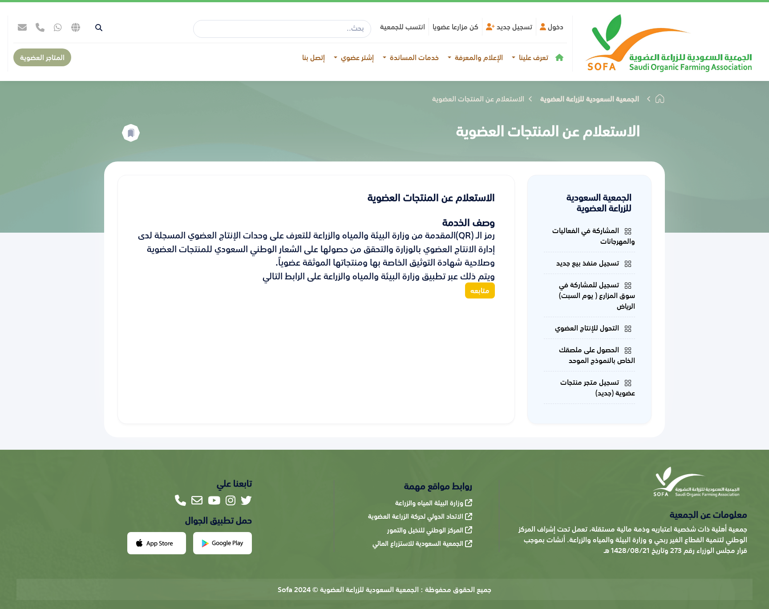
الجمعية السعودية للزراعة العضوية (589, 98)
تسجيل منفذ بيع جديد (588, 263)
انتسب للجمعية (402, 27)
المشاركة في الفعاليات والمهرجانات (593, 235)
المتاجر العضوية (42, 57)
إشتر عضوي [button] (356, 57)
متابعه (480, 290)
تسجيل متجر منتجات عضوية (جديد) (597, 387)
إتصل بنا (313, 57)
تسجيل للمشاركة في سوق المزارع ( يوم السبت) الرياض (597, 295)
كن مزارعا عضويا (455, 27)
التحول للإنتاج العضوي (588, 328)
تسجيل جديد (513, 27)
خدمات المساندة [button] (413, 57)
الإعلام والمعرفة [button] (478, 57)
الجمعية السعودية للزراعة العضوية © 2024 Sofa (348, 589)
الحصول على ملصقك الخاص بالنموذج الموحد (597, 355)
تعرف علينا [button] (532, 57)
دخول (554, 27)
